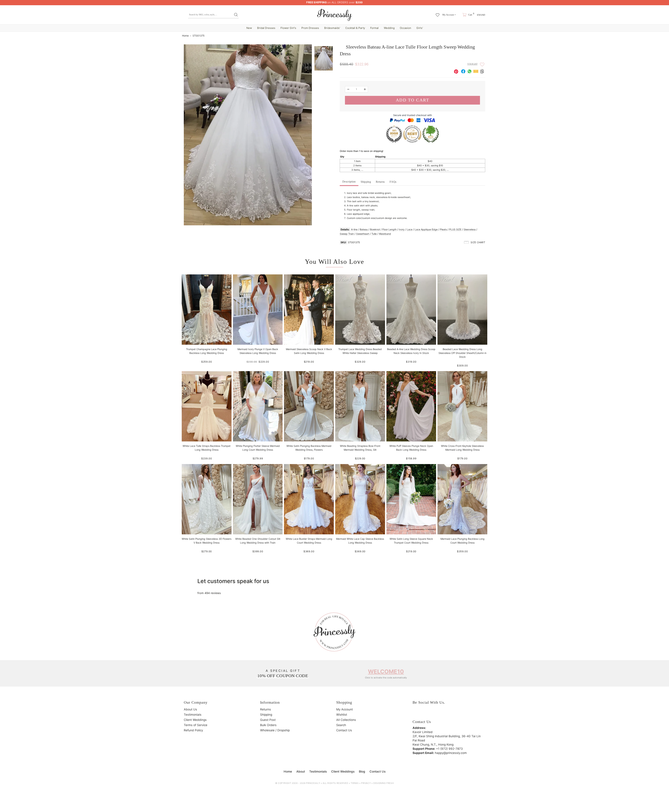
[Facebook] (416, 713)
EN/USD (481, 15)
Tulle (374, 233)
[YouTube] (444, 713)
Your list (472, 64)
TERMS (355, 783)
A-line (354, 229)
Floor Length (389, 229)
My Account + (449, 14)
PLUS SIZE (455, 229)
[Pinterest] (435, 713)
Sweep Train (347, 233)
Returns (380, 181)
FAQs (393, 181)
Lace (409, 229)
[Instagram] (425, 713)
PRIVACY (366, 783)
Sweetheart (362, 233)
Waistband (385, 233)
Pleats (443, 229)
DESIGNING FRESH (383, 783)
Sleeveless (470, 229)
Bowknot (375, 229)
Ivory (402, 229)
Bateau (364, 229)
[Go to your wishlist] (437, 13)
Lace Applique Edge (426, 229)
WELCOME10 (386, 671)
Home (185, 35)
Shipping (366, 181)
